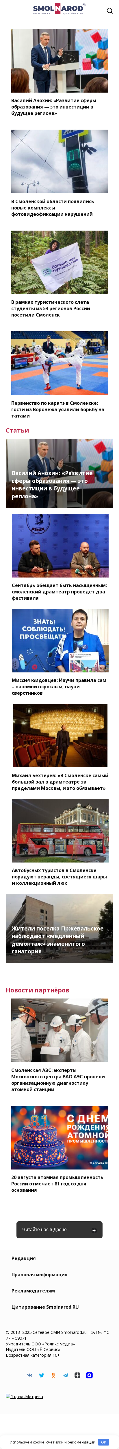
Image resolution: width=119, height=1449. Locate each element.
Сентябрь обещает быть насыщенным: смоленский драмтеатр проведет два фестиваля (59, 591)
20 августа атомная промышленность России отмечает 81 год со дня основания (57, 1183)
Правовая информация (40, 1274)
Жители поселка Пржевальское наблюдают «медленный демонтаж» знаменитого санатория (58, 939)
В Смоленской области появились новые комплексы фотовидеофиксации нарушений (52, 207)
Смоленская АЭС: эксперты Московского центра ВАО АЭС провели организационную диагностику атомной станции (58, 1079)
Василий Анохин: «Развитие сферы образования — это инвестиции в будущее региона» (53, 106)
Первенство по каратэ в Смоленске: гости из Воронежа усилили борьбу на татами (57, 409)
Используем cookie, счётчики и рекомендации (52, 1442)
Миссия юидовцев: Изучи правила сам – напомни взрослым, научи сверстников (59, 686)
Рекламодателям (33, 1291)
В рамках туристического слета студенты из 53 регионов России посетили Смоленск (50, 308)
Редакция (24, 1258)
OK (103, 1442)
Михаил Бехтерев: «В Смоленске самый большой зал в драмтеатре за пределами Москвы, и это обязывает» (60, 781)
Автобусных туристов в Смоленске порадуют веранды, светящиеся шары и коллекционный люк (59, 876)
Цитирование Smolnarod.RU (45, 1307)
